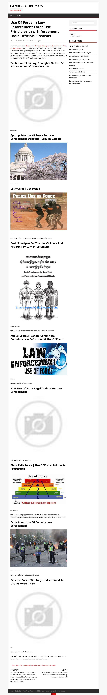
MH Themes (40, 691)
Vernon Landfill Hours (77, 72)
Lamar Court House (76, 69)
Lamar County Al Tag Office (79, 59)
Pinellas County (60, 691)
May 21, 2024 (17, 41)
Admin (26, 41)
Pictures (34, 41)
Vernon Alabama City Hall (78, 46)
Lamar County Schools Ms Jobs (80, 53)
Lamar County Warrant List (79, 56)
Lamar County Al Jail (76, 49)
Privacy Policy (16, 16)
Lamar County (49, 691)
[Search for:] (83, 22)
